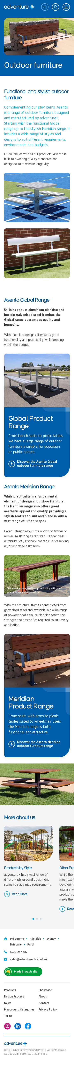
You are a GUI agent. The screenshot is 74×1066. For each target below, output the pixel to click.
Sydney (51, 938)
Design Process (14, 996)
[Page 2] (37, 919)
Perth (31, 944)
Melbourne (17, 938)
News (7, 1003)
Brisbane (16, 944)
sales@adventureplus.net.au (28, 959)
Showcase (45, 990)
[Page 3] (41, 919)
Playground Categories (19, 1009)
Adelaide (35, 938)
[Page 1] (33, 919)
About (43, 996)
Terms (8, 1016)
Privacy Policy (48, 1009)
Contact (44, 1003)
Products (10, 990)
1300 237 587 (19, 952)
